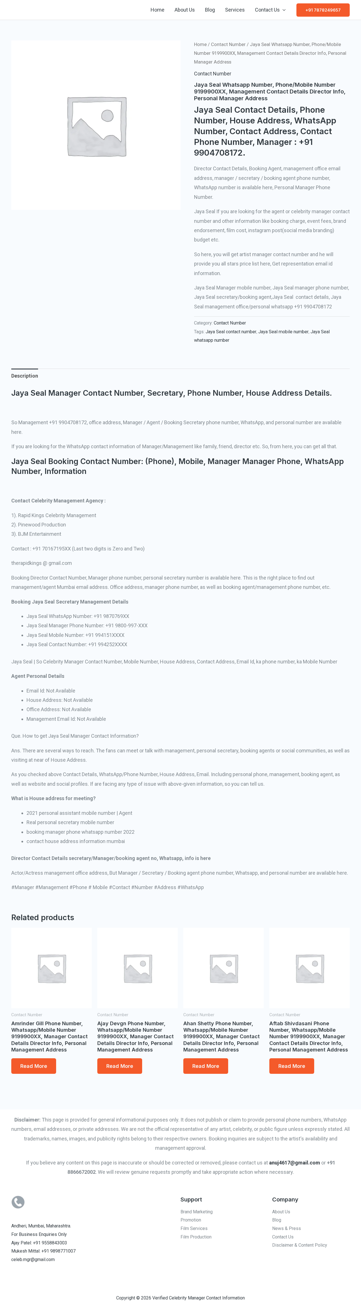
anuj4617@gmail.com (294, 1163)
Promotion (190, 1220)
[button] (323, 10)
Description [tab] (24, 376)
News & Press (286, 1228)
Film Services (194, 1228)
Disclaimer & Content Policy (299, 1245)
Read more (33, 1066)
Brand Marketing (196, 1211)
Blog (210, 10)
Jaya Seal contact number (231, 331)
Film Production (196, 1237)
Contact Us (267, 10)
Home (157, 10)
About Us (185, 10)
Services (235, 10)
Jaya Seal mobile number (283, 331)
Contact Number (228, 44)
